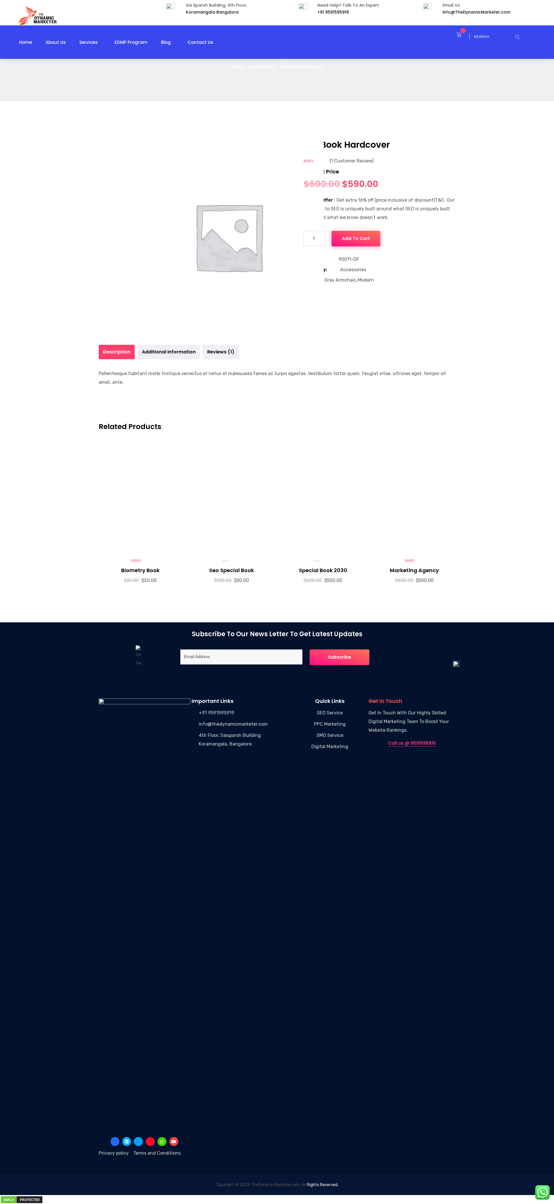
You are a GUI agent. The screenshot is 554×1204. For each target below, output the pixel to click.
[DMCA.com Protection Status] (21, 1199)
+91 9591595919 (216, 713)
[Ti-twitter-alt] (138, 1141)
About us (56, 42)
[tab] (117, 352)
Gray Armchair (339, 280)
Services (88, 42)
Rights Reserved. (322, 1184)
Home (25, 42)
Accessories (262, 67)
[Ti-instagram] (150, 1141)
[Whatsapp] (162, 1141)
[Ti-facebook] (115, 1141)
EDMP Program (131, 42)
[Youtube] (173, 1141)
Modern (366, 280)
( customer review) (351, 161)
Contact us (200, 42)
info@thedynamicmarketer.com (233, 724)
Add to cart (356, 238)
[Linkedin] (126, 1141)
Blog (166, 42)
